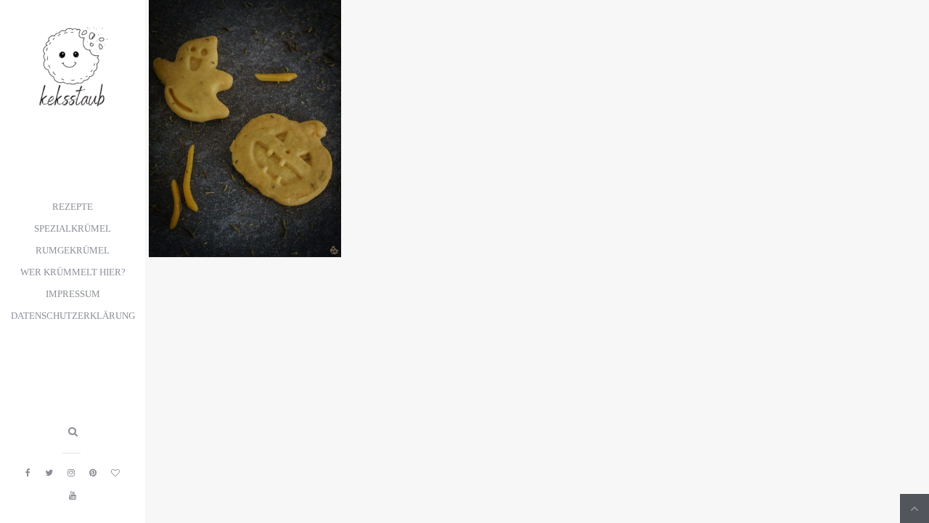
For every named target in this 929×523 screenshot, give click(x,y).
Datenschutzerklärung (73, 316)
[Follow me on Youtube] (72, 495)
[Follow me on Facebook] (27, 472)
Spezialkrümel (72, 229)
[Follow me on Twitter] (49, 472)
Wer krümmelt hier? (73, 272)
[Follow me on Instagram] (71, 472)
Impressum (73, 294)
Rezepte (72, 207)
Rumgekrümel (73, 251)
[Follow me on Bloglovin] (115, 472)
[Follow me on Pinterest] (93, 472)
